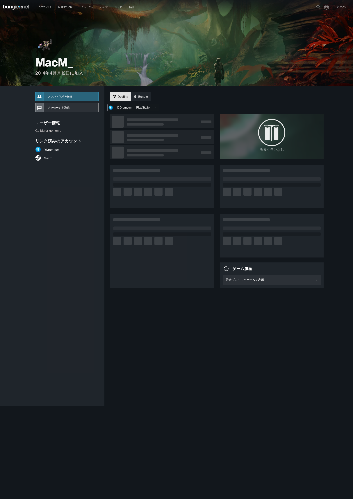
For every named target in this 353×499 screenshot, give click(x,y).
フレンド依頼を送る (60, 96)
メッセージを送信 (59, 107)
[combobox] (133, 107)
